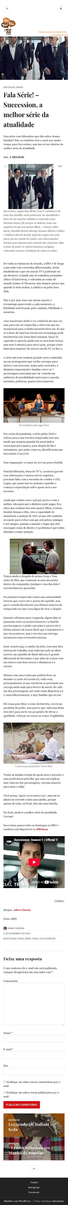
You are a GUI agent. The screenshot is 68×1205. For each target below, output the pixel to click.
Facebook (34, 1192)
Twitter (34, 1182)
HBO (36, 938)
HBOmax (42, 829)
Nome (7, 1033)
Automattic (58, 1201)
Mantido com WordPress (17, 1201)
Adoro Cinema (22, 910)
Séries (19, 87)
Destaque (9, 87)
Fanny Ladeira (16, 928)
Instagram (33, 1187)
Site (5, 1065)
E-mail (8, 1049)
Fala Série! (25, 938)
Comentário (10, 981)
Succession (48, 938)
